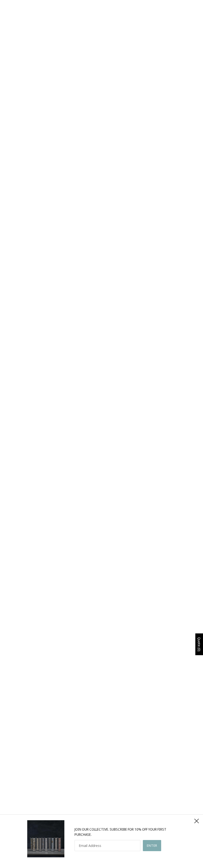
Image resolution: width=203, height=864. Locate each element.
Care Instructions (32, 281)
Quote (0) (199, 644)
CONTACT (97, 794)
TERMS (94, 804)
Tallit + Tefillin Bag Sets (101, 324)
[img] (18, 813)
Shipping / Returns (32, 269)
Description (26, 247)
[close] (196, 821)
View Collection (101, 644)
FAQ (92, 799)
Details (22, 258)
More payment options (152, 152)
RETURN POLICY (101, 810)
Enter (152, 845)
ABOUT (94, 789)
